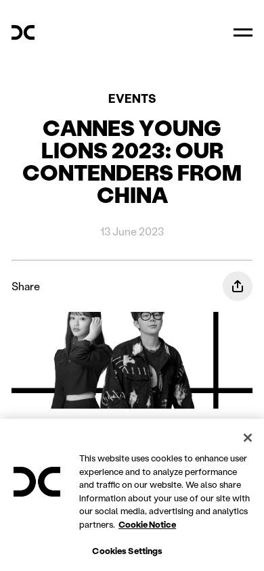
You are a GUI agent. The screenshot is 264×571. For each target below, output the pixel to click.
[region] (132, 495)
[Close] (248, 438)
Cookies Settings (127, 550)
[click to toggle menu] (243, 32)
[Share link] (237, 286)
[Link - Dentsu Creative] (23, 32)
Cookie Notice (147, 524)
